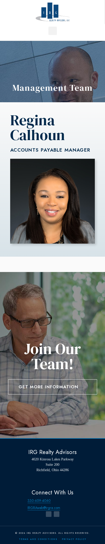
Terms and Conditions (38, 539)
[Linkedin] (56, 514)
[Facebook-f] (48, 514)
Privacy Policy (74, 539)
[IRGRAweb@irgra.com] (22, 507)
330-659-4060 (39, 500)
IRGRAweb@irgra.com (44, 507)
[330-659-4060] (22, 500)
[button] (52, 31)
